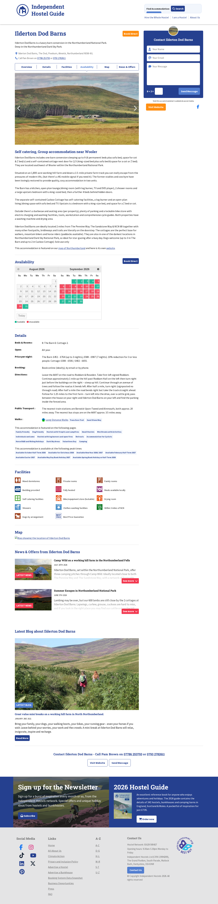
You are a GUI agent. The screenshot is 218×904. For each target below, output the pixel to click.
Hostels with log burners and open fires (55, 436)
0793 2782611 (59, 58)
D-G (98, 850)
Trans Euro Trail (77, 420)
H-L (98, 856)
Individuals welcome (25, 436)
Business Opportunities (61, 883)
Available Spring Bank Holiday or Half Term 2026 (94, 457)
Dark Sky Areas (53, 441)
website (110, 248)
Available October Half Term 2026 (30, 452)
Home (51, 845)
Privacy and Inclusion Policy (63, 861)
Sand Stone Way (94, 420)
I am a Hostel (179, 17)
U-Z (98, 872)
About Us (195, 17)
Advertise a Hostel (58, 867)
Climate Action (56, 856)
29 (75, 301)
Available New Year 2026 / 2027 (90, 452)
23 (81, 296)
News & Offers (127, 66)
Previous (18, 107)
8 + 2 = (150, 91)
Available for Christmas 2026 (61, 452)
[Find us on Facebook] (198, 106)
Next (134, 107)
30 (81, 301)
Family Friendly (23, 432)
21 (69, 296)
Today (21, 315)
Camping (83, 441)
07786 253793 (43, 58)
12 (98, 286)
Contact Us (136, 870)
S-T (97, 867)
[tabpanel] (77, 109)
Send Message (120, 762)
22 (75, 296)
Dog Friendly (38, 432)
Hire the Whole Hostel (156, 17)
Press (51, 888)
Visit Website (155, 107)
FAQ (50, 894)
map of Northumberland (71, 248)
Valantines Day (69, 441)
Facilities (67, 66)
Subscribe (29, 815)
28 (69, 301)
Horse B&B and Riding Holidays (30, 441)
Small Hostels (88, 432)
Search (179, 8)
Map (107, 66)
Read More (22, 738)
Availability (86, 66)
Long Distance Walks (57, 419)
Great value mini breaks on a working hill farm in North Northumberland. (59, 714)
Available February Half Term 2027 (120, 452)
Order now (148, 819)
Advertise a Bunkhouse (60, 872)
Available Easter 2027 (25, 457)
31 (26, 306)
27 (63, 301)
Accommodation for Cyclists (99, 436)
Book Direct (131, 33)
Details (46, 66)
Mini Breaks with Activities (109, 432)
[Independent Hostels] (40, 10)
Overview (26, 66)
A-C (97, 845)
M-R (98, 861)
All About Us (54, 850)
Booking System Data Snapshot (65, 877)
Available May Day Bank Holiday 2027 (54, 457)
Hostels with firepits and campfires (63, 432)
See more (128, 580)
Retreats (80, 436)
